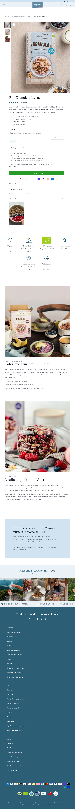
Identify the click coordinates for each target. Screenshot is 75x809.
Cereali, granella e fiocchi (15, 668)
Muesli (9, 645)
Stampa (9, 712)
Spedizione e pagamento (15, 757)
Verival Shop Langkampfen (16, 699)
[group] (11, 589)
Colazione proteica (13, 650)
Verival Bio (8, 16)
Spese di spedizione (23, 133)
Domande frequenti (13, 703)
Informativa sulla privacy (46, 802)
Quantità (53, 138)
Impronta (10, 743)
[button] (4, 5)
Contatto (10, 775)
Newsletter (10, 721)
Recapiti (40, 804)
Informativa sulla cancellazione (62, 804)
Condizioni (10, 748)
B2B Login (67, 1)
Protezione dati (12, 770)
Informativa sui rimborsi (32, 802)
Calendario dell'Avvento (15, 677)
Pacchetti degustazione (15, 672)
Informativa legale (48, 804)
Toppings (10, 663)
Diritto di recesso (13, 761)
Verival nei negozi (13, 708)
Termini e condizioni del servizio (62, 802)
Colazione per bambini (14, 654)
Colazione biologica (13, 632)
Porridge (10, 636)
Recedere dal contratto (14, 766)
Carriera (9, 717)
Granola (9, 641)
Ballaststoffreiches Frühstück (23, 16)
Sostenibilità (11, 694)
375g (12, 141)
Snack (9, 659)
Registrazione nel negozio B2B (17, 726)
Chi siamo (10, 690)
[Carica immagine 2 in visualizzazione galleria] (7, 32)
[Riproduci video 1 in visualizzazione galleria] (7, 39)
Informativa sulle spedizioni (29, 804)
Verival (12, 802)
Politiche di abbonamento (15, 752)
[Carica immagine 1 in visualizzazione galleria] (7, 25)
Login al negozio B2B (14, 730)
